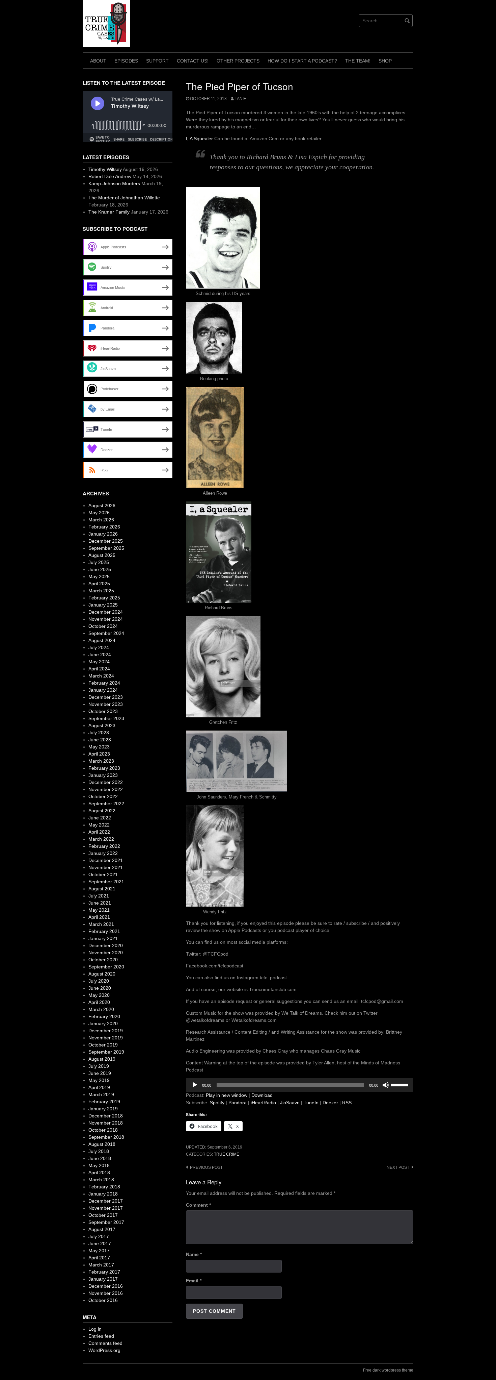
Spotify (217, 1102)
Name (194, 1254)
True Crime (226, 1154)
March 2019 (101, 1094)
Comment (198, 1205)
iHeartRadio (263, 1102)
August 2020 (101, 974)
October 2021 (103, 874)
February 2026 (104, 526)
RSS (347, 1102)
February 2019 (104, 1101)
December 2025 (105, 541)
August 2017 (101, 1229)
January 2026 (103, 534)
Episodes (126, 61)
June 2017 (99, 1243)
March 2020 (101, 1009)
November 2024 (105, 619)
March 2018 (101, 1179)
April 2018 (99, 1172)
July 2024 (98, 647)
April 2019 (99, 1087)
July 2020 (98, 981)
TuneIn (311, 1102)
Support (157, 61)
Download (262, 1095)
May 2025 (99, 576)
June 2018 (99, 1158)
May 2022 (99, 825)
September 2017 (106, 1222)
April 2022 (99, 832)
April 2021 (99, 917)
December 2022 (105, 782)
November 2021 (105, 867)
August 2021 (101, 888)
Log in (95, 1329)
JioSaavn (290, 1102)
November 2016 (105, 1293)
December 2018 (105, 1115)
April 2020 (99, 1002)
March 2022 (101, 839)
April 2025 (99, 583)
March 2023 (101, 761)
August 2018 (101, 1144)
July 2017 (98, 1236)
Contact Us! (193, 61)
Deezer (330, 1102)
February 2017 (104, 1272)
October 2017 (103, 1215)
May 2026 (99, 512)
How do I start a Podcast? (302, 61)
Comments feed (105, 1343)
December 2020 (105, 945)
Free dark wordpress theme (388, 1370)
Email (193, 1280)
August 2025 (101, 555)
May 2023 (99, 746)
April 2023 (99, 754)
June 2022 (99, 817)
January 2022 (103, 853)
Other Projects (238, 61)
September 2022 (106, 803)
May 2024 (99, 661)
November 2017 (105, 1208)
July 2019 (98, 1066)
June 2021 (99, 903)
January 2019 (103, 1108)
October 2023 (103, 711)
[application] (299, 1085)
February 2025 (104, 597)
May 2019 (99, 1080)
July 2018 (98, 1151)
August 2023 (101, 725)
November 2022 (105, 789)
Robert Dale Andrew (109, 176)
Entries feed (101, 1336)
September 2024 (106, 633)
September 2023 (106, 718)
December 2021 (105, 860)
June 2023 (99, 739)
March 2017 (101, 1264)
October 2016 (103, 1300)
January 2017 (103, 1279)
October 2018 (103, 1130)
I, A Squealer (199, 138)
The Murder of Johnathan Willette (124, 197)
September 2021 (106, 881)
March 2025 (101, 590)
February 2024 (104, 683)
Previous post (206, 1167)
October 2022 (103, 796)
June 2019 (99, 1073)
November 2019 (105, 1037)
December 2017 (105, 1201)
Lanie (240, 98)
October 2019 (103, 1045)
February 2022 (104, 846)
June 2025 (99, 569)
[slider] (400, 1084)
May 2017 (99, 1250)
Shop (385, 61)
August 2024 (101, 640)
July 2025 (98, 562)
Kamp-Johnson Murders (114, 183)
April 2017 (99, 1257)
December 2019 (105, 1030)
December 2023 (105, 697)
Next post (398, 1167)
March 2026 (101, 519)
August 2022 (101, 810)
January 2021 (103, 938)
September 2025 (106, 548)
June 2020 (99, 988)
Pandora (237, 1102)
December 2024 (105, 612)
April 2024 (99, 668)
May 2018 (99, 1165)
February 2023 (104, 768)
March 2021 (101, 924)
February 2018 (104, 1186)
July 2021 (98, 895)
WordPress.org (104, 1350)
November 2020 (105, 952)
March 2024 (101, 676)
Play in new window (226, 1095)
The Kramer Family (109, 212)
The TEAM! (357, 61)
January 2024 (103, 690)
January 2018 (103, 1194)
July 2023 (98, 732)
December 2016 (105, 1286)
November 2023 (105, 704)
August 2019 (101, 1059)
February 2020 (104, 1016)
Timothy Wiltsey (105, 169)
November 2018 (105, 1123)
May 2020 (99, 995)
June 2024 (99, 654)
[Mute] (385, 1085)
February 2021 (104, 931)
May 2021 (99, 910)
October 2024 (103, 626)
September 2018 (106, 1137)
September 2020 (106, 966)
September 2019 (106, 1052)
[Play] (194, 1085)
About (98, 61)
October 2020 (103, 959)
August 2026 (101, 505)
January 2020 (103, 1023)
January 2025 (103, 605)
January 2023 (103, 775)
